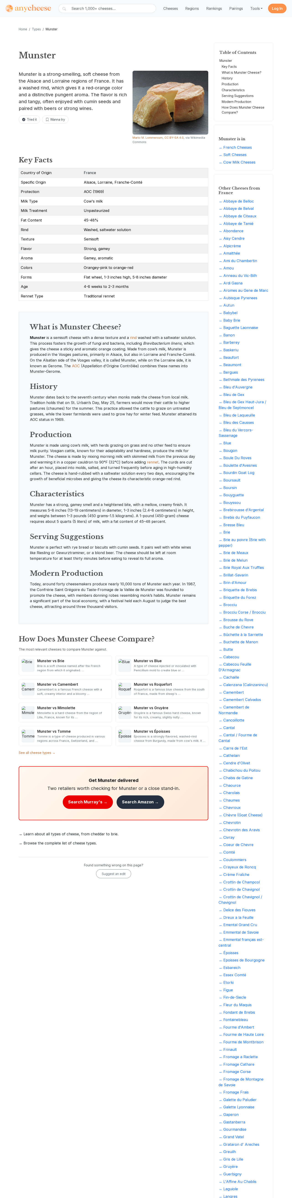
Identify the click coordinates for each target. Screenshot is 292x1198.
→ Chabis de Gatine (236, 778)
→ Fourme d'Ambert (236, 1027)
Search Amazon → (140, 802)
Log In (277, 8)
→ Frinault (228, 1049)
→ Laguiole (228, 1189)
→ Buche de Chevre (236, 627)
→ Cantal (227, 727)
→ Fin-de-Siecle (232, 997)
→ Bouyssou (230, 502)
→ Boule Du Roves (235, 458)
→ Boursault (229, 480)
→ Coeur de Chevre (236, 845)
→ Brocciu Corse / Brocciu (242, 612)
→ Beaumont (230, 364)
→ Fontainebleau (233, 1019)
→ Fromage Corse (235, 1071)
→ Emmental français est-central (241, 942)
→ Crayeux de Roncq (237, 867)
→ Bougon (228, 450)
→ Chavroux (230, 807)
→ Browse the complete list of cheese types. (58, 843)
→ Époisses (228, 953)
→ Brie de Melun (233, 560)
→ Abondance (231, 231)
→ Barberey (229, 342)
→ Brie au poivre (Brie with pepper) (242, 542)
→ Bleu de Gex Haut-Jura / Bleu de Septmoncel (242, 405)
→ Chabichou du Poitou (239, 770)
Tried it (32, 119)
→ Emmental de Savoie (239, 932)
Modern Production (236, 102)
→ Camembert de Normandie (234, 710)
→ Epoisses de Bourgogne (242, 960)
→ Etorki (226, 982)
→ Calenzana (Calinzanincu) (243, 684)
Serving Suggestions (238, 96)
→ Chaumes (229, 800)
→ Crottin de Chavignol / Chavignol (240, 900)
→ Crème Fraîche (234, 874)
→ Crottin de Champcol (239, 882)
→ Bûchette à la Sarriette (241, 634)
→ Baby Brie (229, 320)
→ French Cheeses (235, 147)
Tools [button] (255, 8)
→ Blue (225, 443)
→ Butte (226, 649)
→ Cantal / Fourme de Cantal (238, 738)
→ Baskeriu (228, 350)
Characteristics (233, 90)
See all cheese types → (37, 753)
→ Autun (226, 305)
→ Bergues (228, 372)
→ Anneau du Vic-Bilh (238, 275)
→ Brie (224, 532)
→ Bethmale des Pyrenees (241, 380)
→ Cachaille (229, 677)
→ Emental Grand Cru (238, 924)
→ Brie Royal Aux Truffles (241, 567)
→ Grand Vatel (231, 1137)
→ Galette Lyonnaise (236, 1107)
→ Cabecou (229, 657)
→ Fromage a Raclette (238, 1057)
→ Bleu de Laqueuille (237, 415)
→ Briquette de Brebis (238, 590)
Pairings (236, 8)
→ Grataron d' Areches (239, 1144)
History (227, 78)
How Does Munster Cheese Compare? (243, 109)
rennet (153, 462)
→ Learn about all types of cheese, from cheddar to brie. (68, 834)
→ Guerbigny (230, 1174)
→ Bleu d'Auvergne (236, 387)
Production (230, 84)
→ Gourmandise (232, 1129)
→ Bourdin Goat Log (236, 472)
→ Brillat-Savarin (233, 575)
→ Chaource (230, 785)
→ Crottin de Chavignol (239, 889)
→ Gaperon (229, 1114)
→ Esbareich (229, 967)
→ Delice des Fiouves (237, 910)
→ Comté (227, 852)
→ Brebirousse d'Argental (241, 510)
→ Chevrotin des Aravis (239, 830)
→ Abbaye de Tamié (236, 223)
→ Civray (227, 837)
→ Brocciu (228, 604)
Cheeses (170, 8)
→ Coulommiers (232, 859)
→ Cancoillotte (231, 720)
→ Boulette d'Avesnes (238, 465)
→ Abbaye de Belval (236, 208)
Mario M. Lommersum (148, 137)
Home (23, 29)
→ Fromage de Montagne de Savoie (241, 1082)
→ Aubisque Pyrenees (238, 298)
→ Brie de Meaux (233, 552)
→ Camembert (231, 692)
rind (133, 337)
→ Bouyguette (231, 495)
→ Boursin (228, 487)
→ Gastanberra (232, 1122)
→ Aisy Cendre (232, 238)
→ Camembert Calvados (240, 699)
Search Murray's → (87, 802)
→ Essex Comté (232, 975)
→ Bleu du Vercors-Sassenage (236, 433)
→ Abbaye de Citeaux (237, 216)
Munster (225, 61)
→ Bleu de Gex (231, 394)
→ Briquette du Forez (237, 597)
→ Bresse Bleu (231, 525)
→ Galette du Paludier (238, 1099)
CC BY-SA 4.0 (174, 137)
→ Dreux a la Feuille (236, 917)
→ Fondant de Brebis (237, 1012)
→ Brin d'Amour (233, 582)
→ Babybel (228, 312)
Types (36, 29)
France (90, 172)
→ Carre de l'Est (233, 748)
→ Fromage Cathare (236, 1064)
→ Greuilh (227, 1151)
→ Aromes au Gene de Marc (243, 290)
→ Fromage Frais (234, 1092)
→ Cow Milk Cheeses (237, 162)
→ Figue (226, 990)
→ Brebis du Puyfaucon (239, 517)
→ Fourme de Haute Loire (241, 1034)
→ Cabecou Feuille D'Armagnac (235, 667)
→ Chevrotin (230, 822)
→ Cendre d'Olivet (234, 763)
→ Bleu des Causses (236, 422)
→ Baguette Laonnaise (238, 327)
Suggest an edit (113, 874)
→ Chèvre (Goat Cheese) (241, 815)
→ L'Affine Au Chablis (237, 1181)
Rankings (214, 8)
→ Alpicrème (230, 246)
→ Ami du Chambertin (238, 260)
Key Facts (229, 66)
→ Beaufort (229, 357)
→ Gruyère (228, 1166)
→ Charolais (229, 792)
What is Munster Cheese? (241, 72)
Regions (192, 8)
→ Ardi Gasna (230, 283)
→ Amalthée (229, 253)
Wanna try (57, 119)
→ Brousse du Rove (236, 619)
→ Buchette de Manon (238, 642)
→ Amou (226, 268)
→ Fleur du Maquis (235, 1005)
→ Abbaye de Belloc (236, 201)
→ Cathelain (229, 755)
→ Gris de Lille (231, 1159)
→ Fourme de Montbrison (241, 1042)
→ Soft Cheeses (233, 154)
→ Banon (227, 335)
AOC (76, 366)
